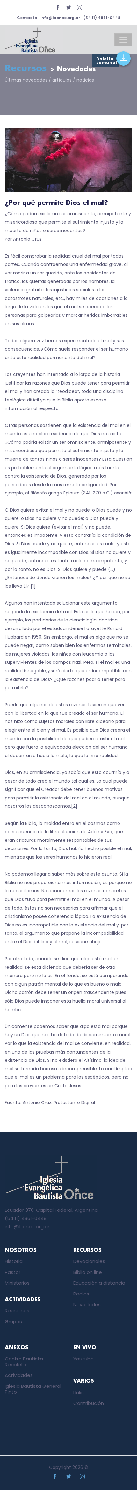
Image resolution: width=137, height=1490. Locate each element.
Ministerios (17, 1283)
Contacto (27, 17)
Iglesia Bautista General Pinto (33, 1389)
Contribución (88, 1403)
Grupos (13, 1321)
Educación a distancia (99, 1283)
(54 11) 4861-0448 (101, 17)
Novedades (87, 1304)
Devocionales (89, 1261)
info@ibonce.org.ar (60, 17)
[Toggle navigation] (123, 39)
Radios (81, 1293)
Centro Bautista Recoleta (24, 1361)
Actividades (19, 1375)
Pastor (12, 1272)
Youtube (83, 1358)
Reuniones (17, 1310)
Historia (14, 1261)
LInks (78, 1392)
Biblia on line (87, 1272)
